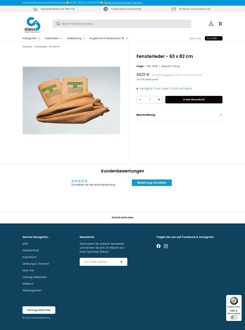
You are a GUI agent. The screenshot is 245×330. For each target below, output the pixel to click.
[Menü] (240, 297)
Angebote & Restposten (107, 38)
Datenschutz (30, 250)
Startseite (27, 47)
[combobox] (122, 24)
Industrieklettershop (40, 317)
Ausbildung (74, 38)
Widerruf (27, 284)
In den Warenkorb (194, 99)
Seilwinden (52, 38)
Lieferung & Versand (35, 264)
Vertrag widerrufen (34, 277)
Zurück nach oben (123, 217)
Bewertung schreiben (151, 183)
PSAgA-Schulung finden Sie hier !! (123, 2)
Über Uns (195, 38)
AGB (25, 244)
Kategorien (29, 38)
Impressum (29, 257)
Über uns (28, 270)
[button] (220, 23)
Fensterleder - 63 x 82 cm (47, 47)
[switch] (234, 317)
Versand (166, 75)
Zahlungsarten (32, 290)
